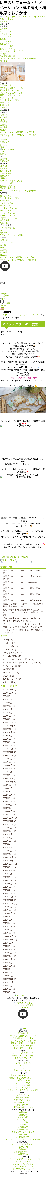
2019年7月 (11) (9, 874)
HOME (4, 315)
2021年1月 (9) (9, 814)
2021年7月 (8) (9, 795)
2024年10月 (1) (9, 693)
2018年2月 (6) (9, 930)
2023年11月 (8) (9, 726)
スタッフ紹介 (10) (11, 646)
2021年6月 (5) (9, 798)
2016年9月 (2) (9, 986)
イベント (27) (9, 643)
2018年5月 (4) (9, 920)
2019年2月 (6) (9, 890)
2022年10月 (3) (9, 755)
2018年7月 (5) (9, 913)
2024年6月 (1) (9, 703)
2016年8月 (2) (9, 989)
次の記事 (25, 557)
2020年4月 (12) (9, 844)
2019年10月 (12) (10, 864)
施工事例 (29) (9, 676)
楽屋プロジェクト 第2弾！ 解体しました (22, 600)
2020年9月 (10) (9, 828)
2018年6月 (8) (9, 916)
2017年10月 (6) (9, 943)
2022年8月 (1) (9, 762)
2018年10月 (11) (10, 903)
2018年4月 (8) (9, 923)
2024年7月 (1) (9, 699)
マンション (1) (9, 649)
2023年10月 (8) (9, 729)
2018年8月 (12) (9, 910)
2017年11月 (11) (10, 939)
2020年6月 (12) (9, 838)
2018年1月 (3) (9, 933)
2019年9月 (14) (9, 867)
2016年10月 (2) (9, 982)
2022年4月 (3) (9, 765)
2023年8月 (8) (9, 736)
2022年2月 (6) (9, 772)
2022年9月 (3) (9, 759)
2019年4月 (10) (9, 884)
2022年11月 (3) (9, 752)
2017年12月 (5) (9, 936)
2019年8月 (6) (9, 870)
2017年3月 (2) (9, 966)
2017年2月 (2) (9, 969)
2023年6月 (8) (9, 742)
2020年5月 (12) (9, 841)
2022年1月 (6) (9, 775)
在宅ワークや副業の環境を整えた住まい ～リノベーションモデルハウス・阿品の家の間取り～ (23, 612)
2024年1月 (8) (9, 719)
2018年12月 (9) (9, 897)
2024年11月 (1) (9, 690)
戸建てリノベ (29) (11, 672)
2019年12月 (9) (9, 857)
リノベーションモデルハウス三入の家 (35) (22, 663)
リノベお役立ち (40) (12, 656)
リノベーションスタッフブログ (24, 315)
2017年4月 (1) (9, 963)
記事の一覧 (15, 557)
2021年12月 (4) (9, 778)
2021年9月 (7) (9, 788)
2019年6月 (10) (9, 877)
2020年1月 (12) (9, 854)
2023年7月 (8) (9, 739)
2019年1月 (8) (9, 893)
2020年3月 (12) (9, 847)
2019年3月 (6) (9, 887)
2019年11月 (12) (10, 861)
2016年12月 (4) (9, 976)
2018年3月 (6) (9, 926)
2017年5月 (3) (9, 959)
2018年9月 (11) (9, 907)
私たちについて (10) (12, 679)
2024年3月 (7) (9, 713)
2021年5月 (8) (9, 801)
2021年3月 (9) (9, 808)
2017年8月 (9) (9, 949)
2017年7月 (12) (9, 953)
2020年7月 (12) (9, 834)
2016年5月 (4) (9, 992)
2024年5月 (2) (9, 706)
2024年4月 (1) (9, 709)
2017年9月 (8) (9, 946)
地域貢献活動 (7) (10, 669)
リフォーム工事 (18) (12, 666)
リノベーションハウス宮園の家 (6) (18, 659)
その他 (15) (8, 640)
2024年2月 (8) (9, 716)
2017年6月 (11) (9, 956)
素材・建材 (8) (9, 682)
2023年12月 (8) (9, 722)
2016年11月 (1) (9, 979)
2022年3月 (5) (9, 768)
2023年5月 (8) (9, 745)
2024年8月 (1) (9, 696)
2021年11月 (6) (9, 782)
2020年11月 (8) (9, 821)
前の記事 (5, 557)
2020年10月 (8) (9, 824)
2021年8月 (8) (9, 791)
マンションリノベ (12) (13, 653)
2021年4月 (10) (9, 805)
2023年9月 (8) (9, 732)
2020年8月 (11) (9, 831)
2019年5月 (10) (9, 880)
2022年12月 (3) (9, 749)
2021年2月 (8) (9, 811)
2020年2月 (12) (9, 851)
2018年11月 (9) (9, 900)
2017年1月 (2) (9, 972)
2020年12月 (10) (10, 818)
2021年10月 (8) (9, 785)
